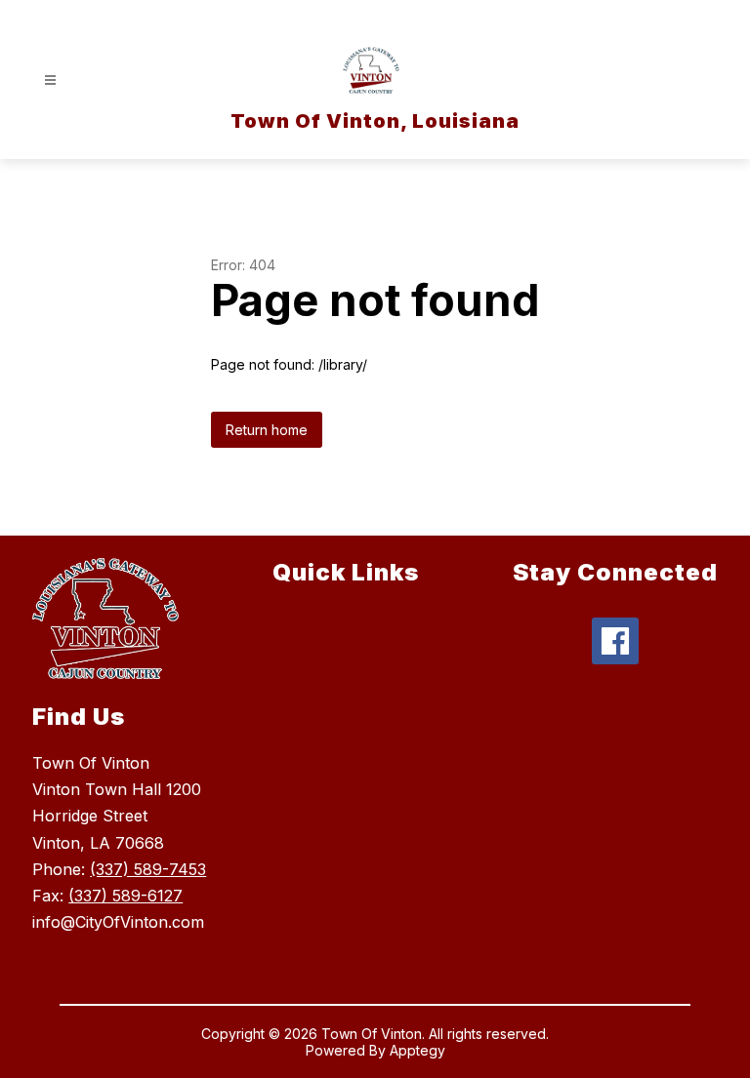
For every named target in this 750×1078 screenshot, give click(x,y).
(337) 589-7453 (148, 869)
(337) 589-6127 (125, 895)
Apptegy (417, 1050)
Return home (267, 429)
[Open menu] (50, 80)
